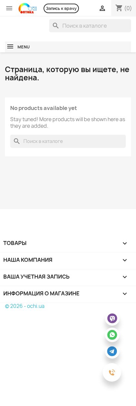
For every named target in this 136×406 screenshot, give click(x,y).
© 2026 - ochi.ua (25, 306)
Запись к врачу (61, 8)
